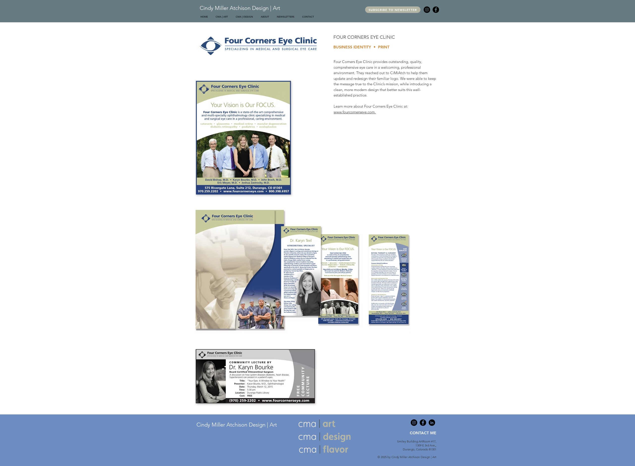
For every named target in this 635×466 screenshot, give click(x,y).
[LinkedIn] (432, 422)
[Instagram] (427, 9)
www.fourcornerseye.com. (355, 112)
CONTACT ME (423, 433)
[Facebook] (436, 9)
